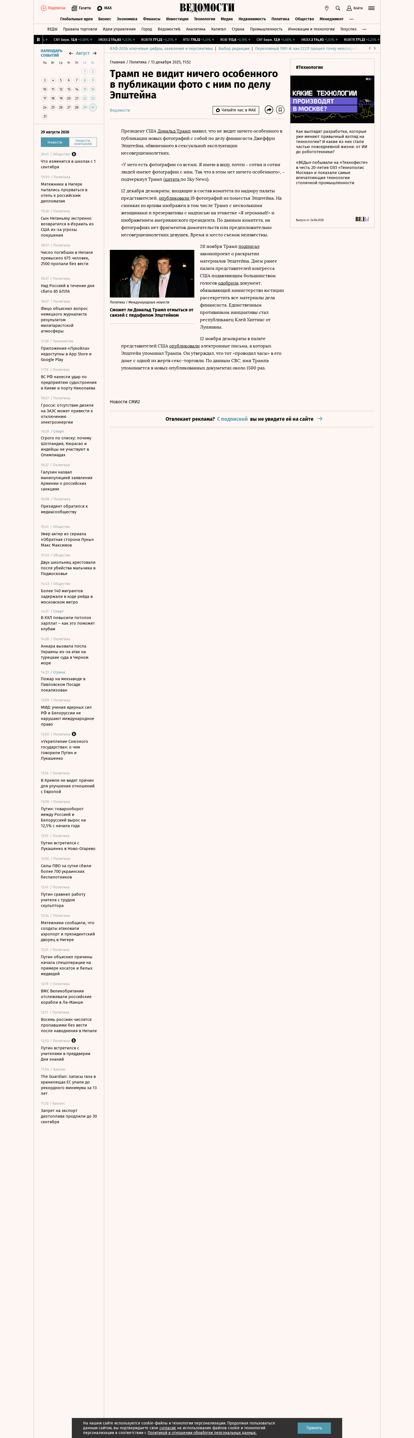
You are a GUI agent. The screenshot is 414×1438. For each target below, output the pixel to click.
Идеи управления (119, 29)
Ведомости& (169, 29)
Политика (280, 19)
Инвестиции (177, 19)
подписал (249, 246)
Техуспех (348, 29)
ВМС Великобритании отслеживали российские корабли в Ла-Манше (66, 996)
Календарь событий (51, 53)
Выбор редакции (234, 48)
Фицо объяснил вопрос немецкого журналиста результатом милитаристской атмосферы (64, 320)
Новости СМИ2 (125, 401)
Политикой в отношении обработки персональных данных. (202, 1432)
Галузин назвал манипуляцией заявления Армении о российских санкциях (66, 481)
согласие (167, 1428)
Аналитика (196, 29)
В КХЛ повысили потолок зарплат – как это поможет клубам (68, 623)
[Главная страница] (207, 8)
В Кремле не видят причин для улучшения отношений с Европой (68, 786)
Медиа (227, 19)
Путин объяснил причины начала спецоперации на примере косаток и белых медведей (66, 965)
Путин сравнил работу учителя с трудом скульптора (63, 900)
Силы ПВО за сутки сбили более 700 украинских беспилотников (66, 871)
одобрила (228, 283)
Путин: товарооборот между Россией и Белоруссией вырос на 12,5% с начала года (63, 817)
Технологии (204, 19)
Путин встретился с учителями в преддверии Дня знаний (65, 1053)
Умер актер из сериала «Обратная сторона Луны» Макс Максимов (67, 539)
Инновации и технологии (311, 29)
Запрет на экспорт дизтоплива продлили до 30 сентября (69, 1116)
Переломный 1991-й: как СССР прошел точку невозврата (307, 48)
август (83, 53)
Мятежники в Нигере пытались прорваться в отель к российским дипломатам (64, 193)
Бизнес (104, 19)
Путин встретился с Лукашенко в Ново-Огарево (68, 845)
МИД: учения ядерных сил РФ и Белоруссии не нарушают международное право (67, 716)
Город (146, 29)
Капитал (218, 29)
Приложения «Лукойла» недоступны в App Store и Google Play (66, 354)
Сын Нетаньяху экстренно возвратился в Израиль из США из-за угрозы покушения (67, 227)
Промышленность (266, 29)
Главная (118, 62)
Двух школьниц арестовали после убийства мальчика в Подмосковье (68, 568)
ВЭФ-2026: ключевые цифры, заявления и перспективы (161, 48)
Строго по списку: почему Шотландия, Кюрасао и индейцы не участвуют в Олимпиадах (66, 446)
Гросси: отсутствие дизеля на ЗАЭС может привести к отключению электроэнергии (67, 414)
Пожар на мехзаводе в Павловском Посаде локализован (63, 684)
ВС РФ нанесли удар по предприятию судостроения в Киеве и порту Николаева (69, 382)
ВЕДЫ (52, 29)
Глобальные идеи (76, 19)
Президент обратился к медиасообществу (64, 509)
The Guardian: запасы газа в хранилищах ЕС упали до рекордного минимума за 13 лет (69, 1085)
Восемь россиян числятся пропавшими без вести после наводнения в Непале (69, 1025)
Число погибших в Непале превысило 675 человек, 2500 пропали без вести (67, 258)
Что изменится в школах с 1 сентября (68, 164)
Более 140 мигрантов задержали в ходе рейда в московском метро (67, 596)
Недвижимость (252, 19)
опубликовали (174, 198)
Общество (304, 19)
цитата (173, 179)
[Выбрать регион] (327, 8)
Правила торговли (80, 29)
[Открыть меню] (371, 8)
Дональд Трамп (174, 131)
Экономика (127, 19)
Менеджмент (332, 19)
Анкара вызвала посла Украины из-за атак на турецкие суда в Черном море (64, 655)
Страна (238, 29)
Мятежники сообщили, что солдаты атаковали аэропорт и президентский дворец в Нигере (68, 931)
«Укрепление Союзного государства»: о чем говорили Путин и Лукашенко (64, 750)
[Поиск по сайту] (338, 8)
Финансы (152, 19)
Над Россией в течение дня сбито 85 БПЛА (67, 288)
